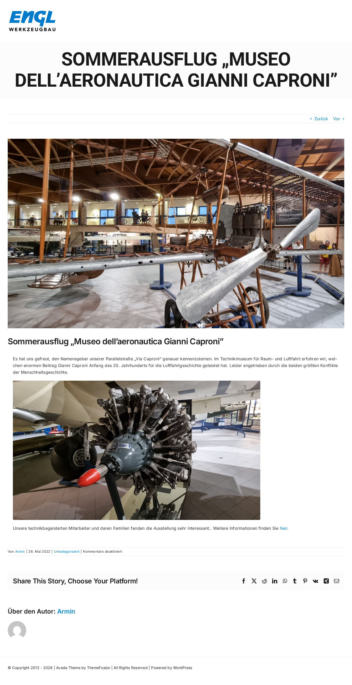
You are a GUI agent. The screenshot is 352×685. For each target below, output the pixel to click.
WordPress (182, 667)
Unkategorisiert (67, 551)
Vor (336, 118)
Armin (20, 551)
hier (283, 528)
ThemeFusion (98, 667)
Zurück (321, 118)
